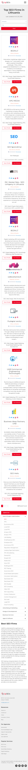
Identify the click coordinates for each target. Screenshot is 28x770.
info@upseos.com (5, 702)
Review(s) (18, 55)
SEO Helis (14, 473)
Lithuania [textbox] (4, 21)
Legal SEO (7, 602)
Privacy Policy (10, 762)
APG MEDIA (14, 101)
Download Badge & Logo (6, 729)
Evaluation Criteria (5, 717)
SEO (5, 519)
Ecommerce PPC (9, 545)
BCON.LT (14, 51)
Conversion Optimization (11, 576)
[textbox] (14, 25)
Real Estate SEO (8, 578)
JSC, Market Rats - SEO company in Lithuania (14, 183)
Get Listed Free (4, 736)
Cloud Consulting (8, 604)
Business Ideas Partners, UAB (14, 422)
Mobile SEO (7, 560)
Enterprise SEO (8, 542)
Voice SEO (7, 563)
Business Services (8, 615)
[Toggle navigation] (25, 2)
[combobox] (14, 22)
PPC (5, 521)
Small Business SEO (9, 540)
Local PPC (7, 529)
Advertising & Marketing (10, 608)
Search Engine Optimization (11, 516)
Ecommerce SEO (9, 524)
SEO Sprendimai (14, 147)
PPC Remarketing (9, 553)
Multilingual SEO (8, 566)
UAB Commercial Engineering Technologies (14, 371)
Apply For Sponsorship (6, 732)
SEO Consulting (8, 586)
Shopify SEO (7, 558)
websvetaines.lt (14, 277)
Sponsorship (4, 727)
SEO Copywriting (8, 591)
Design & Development (10, 611)
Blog (2, 719)
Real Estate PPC (8, 581)
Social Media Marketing (6, 749)
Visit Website (16, 81)
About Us (3, 710)
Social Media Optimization (11, 573)
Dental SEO (7, 555)
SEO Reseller (7, 584)
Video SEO (7, 589)
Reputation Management (11, 547)
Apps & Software (8, 618)
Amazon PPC (8, 534)
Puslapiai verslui (14, 321)
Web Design (4, 753)
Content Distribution (9, 594)
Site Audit (6, 599)
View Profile (7, 81)
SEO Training (7, 568)
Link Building (7, 537)
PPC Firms (3, 746)
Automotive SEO (8, 571)
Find (14, 28)
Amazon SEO (7, 532)
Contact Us (3, 712)
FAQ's (2, 715)
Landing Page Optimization (11, 550)
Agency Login (4, 734)
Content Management (10, 597)
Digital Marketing (5, 751)
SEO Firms (3, 744)
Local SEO (7, 527)
